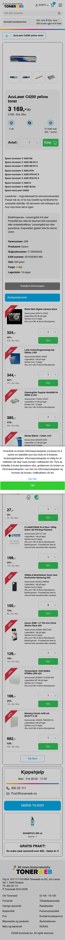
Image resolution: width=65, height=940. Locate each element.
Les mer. (32, 479)
